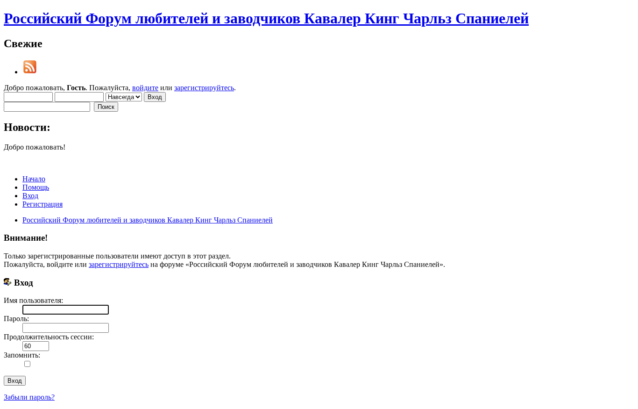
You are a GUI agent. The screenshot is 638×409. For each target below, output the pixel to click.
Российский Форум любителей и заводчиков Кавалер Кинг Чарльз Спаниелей (266, 18)
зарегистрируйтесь (204, 88)
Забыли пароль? (29, 397)
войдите (145, 88)
